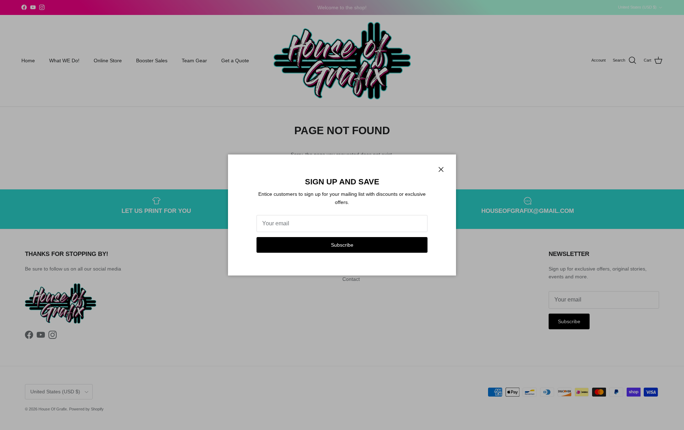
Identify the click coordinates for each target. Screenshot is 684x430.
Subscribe (342, 245)
